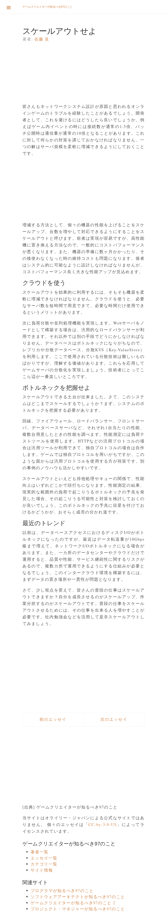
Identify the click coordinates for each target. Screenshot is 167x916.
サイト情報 (42, 870)
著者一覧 (39, 852)
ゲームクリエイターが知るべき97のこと (47, 6)
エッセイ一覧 (44, 858)
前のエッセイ (53, 719)
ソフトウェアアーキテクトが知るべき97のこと (78, 896)
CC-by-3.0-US (102, 824)
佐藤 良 (41, 39)
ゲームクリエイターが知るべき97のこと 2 (73, 902)
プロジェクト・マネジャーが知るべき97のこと (78, 909)
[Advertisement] (83, 74)
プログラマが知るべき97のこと (62, 890)
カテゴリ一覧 (44, 864)
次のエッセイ (113, 719)
